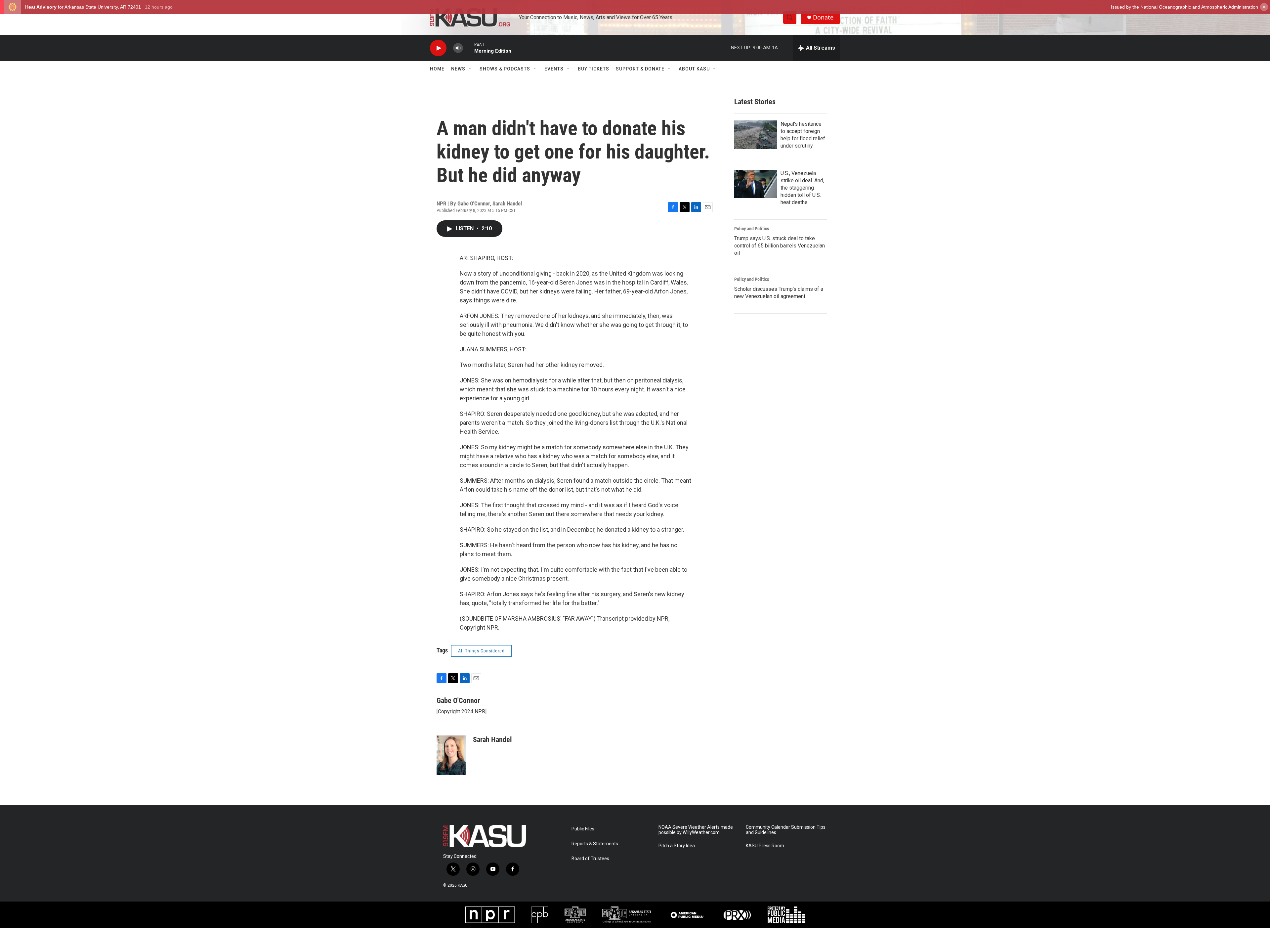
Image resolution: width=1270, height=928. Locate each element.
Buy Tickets (593, 68)
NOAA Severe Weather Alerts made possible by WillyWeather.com (695, 830)
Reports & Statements (595, 843)
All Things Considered (481, 650)
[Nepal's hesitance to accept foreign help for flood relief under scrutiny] (755, 134)
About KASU (694, 68)
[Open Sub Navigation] (470, 68)
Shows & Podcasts (505, 68)
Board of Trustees (590, 858)
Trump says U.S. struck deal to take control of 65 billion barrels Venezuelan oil (779, 245)
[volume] (458, 48)
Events (554, 68)
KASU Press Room (765, 845)
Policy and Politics (751, 228)
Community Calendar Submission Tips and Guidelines (786, 830)
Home (437, 68)
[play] (438, 48)
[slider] (469, 47)
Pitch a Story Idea (676, 845)
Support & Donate (640, 68)
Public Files (583, 828)
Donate (823, 17)
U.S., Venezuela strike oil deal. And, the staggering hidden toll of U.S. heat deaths (802, 187)
